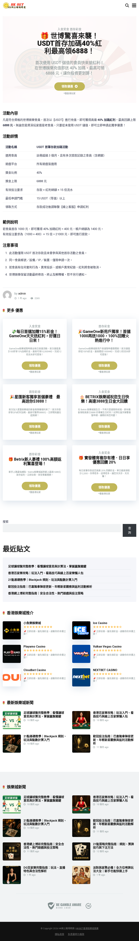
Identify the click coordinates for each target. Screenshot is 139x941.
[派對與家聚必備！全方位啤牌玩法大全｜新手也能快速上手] (81, 883)
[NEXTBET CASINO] (81, 685)
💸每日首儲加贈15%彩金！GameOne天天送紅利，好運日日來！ (34, 336)
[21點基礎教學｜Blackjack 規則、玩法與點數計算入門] (12, 751)
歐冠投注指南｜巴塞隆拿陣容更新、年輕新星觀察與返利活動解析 (50, 586)
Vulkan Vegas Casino (107, 646)
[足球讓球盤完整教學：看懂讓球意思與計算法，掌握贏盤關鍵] (12, 728)
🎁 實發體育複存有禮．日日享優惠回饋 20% (104, 460)
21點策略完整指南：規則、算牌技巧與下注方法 (113, 845)
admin (22, 293)
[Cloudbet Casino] (12, 685)
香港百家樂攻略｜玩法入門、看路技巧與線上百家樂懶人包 (45, 573)
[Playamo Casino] (12, 662)
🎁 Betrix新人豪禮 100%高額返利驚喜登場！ (34, 461)
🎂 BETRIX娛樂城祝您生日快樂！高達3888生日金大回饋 (104, 399)
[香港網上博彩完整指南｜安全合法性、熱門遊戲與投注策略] (12, 859)
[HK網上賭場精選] (14, 5)
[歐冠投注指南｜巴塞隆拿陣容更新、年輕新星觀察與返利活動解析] (81, 751)
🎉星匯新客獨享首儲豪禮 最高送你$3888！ (35, 399)
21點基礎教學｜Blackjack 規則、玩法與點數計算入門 (42, 579)
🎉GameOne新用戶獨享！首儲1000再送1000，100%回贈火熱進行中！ (104, 336)
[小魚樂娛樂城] (12, 638)
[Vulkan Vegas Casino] (81, 662)
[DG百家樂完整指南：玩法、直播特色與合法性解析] (12, 883)
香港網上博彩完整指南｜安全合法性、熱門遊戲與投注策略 (45, 593)
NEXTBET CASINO (105, 670)
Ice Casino (100, 623)
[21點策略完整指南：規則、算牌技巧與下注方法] (81, 859)
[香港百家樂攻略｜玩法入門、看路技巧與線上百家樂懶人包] (81, 728)
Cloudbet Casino (35, 670)
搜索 (6, 521)
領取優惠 (68, 86)
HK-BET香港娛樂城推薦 (87, 928)
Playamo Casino (34, 646)
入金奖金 (63, 29)
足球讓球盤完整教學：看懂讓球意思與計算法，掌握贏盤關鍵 (47, 566)
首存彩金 (75, 29)
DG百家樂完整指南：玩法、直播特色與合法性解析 (44, 869)
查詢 (129, 530)
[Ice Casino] (81, 638)
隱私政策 (59, 934)
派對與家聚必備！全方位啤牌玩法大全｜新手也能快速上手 (113, 869)
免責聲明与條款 (76, 934)
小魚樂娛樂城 (32, 623)
